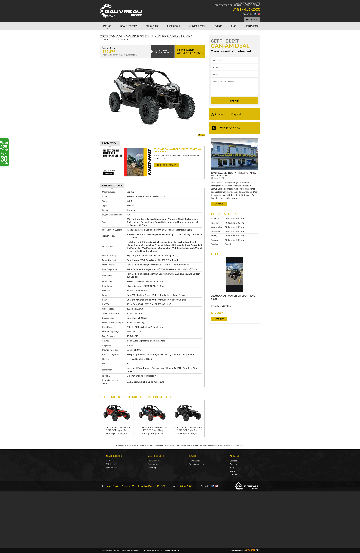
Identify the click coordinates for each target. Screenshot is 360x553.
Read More (219, 204)
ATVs (108, 461)
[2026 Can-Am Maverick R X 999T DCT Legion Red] (116, 413)
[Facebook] (255, 14)
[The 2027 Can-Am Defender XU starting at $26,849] (127, 162)
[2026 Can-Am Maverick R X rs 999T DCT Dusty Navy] (152, 413)
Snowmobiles (111, 467)
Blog (232, 467)
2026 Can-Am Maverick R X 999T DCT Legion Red (116, 428)
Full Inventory (153, 461)
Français (254, 19)
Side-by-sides (111, 464)
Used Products (156, 456)
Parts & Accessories (197, 464)
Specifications (112, 185)
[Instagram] (259, 14)
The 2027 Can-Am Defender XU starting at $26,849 (177, 150)
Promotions (153, 464)
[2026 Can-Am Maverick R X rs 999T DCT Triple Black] (187, 413)
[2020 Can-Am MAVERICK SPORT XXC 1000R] (234, 274)
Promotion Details (166, 165)
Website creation (237, 550)
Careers (233, 464)
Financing (152, 467)
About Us (234, 456)
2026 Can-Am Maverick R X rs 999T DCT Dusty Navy (152, 428)
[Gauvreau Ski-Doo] (121, 11)
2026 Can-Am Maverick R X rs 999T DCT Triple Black (187, 428)
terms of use (159, 550)
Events (233, 471)
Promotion (110, 143)
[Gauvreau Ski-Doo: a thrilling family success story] (234, 154)
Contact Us (234, 461)
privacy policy (146, 550)
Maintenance (194, 461)
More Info (219, 319)
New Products (114, 456)
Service (192, 456)
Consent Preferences (171, 550)
